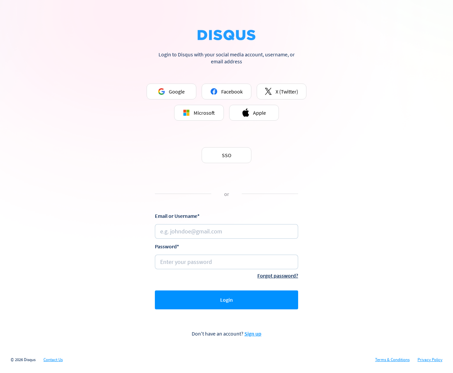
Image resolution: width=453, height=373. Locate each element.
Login (226, 299)
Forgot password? (277, 275)
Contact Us (53, 359)
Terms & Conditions (392, 359)
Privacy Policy (430, 359)
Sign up (252, 333)
